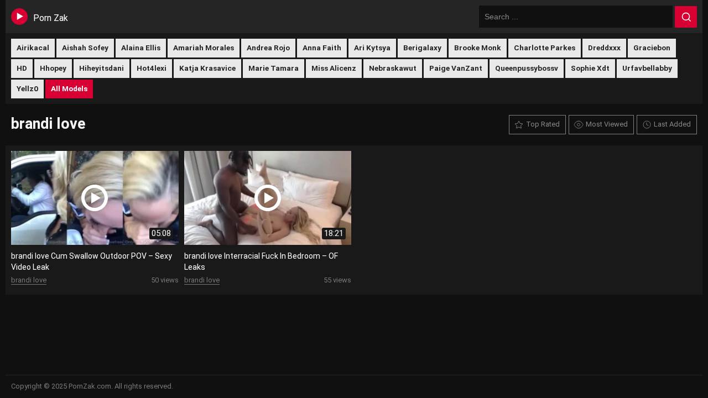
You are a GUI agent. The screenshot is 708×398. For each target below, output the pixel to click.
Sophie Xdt (590, 68)
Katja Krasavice (207, 68)
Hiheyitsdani (101, 68)
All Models (69, 88)
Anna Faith (322, 47)
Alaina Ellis (140, 47)
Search (686, 17)
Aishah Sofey (85, 47)
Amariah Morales (203, 47)
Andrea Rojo (268, 47)
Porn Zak (50, 18)
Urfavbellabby (647, 68)
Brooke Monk (477, 47)
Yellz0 (27, 88)
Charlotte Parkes (544, 47)
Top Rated (543, 124)
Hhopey (53, 68)
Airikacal (33, 47)
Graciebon (651, 47)
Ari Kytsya (372, 47)
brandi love (28, 280)
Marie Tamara (273, 68)
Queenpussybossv (526, 68)
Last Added (672, 124)
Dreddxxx (604, 47)
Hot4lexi (151, 68)
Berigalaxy (422, 47)
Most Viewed (607, 124)
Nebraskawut (393, 68)
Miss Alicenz (333, 68)
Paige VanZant (455, 68)
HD (22, 68)
